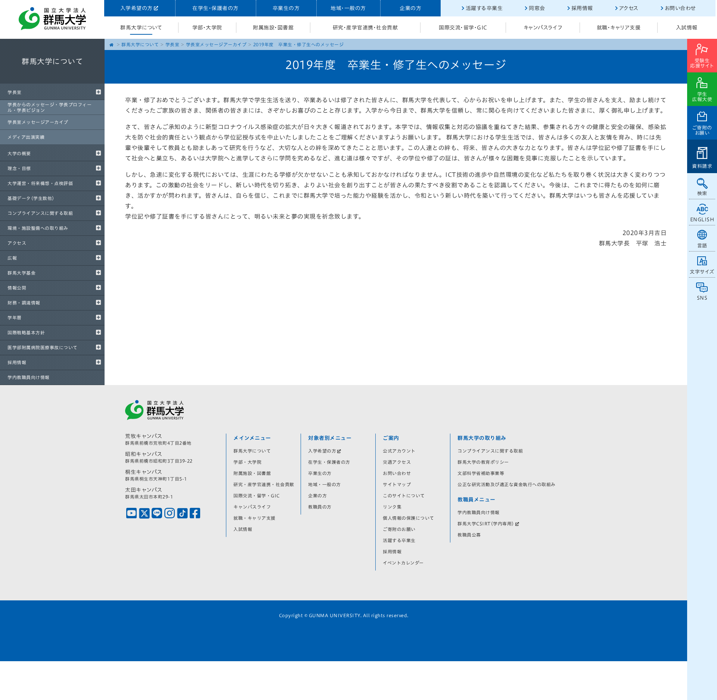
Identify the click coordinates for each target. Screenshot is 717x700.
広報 (12, 258)
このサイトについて (404, 495)
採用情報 (582, 8)
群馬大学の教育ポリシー (483, 462)
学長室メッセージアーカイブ (37, 122)
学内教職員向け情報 (28, 377)
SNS (702, 298)
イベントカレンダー (403, 562)
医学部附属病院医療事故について (42, 347)
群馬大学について (141, 27)
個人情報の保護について (408, 518)
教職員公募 (469, 534)
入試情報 (687, 27)
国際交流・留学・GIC (463, 27)
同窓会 (537, 8)
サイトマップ (397, 484)
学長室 (14, 92)
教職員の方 (320, 506)
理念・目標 (19, 168)
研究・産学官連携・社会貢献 (365, 27)
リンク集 (392, 506)
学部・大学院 (207, 27)
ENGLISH (702, 219)
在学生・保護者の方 (215, 8)
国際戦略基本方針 (26, 332)
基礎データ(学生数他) (31, 198)
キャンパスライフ (543, 27)
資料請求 (702, 166)
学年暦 (14, 317)
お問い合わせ (680, 8)
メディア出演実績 (25, 137)
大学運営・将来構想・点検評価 (40, 183)
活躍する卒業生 (484, 8)
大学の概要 (19, 153)
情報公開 (16, 287)
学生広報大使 (702, 97)
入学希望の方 (136, 8)
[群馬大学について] (52, 82)
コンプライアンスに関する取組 (40, 213)
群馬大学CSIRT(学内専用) (485, 523)
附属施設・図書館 (273, 27)
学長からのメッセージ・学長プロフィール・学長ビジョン (49, 107)
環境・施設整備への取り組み (37, 228)
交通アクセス (397, 462)
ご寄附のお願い (702, 130)
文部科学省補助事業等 (480, 473)
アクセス (629, 8)
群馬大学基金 (21, 273)
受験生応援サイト (702, 63)
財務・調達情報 (23, 302)
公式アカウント (399, 451)
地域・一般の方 (348, 8)
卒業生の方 (286, 8)
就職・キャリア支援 (619, 27)
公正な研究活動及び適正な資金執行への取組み (506, 484)
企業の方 (410, 8)
